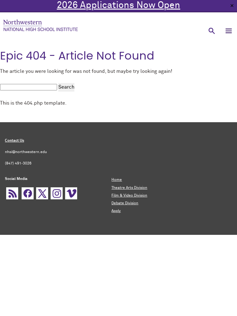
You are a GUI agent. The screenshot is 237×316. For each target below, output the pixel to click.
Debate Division (124, 203)
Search (66, 87)
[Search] (211, 30)
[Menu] (228, 30)
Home (116, 180)
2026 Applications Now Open (118, 5)
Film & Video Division (129, 196)
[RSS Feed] (12, 193)
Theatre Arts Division (129, 188)
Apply (116, 211)
